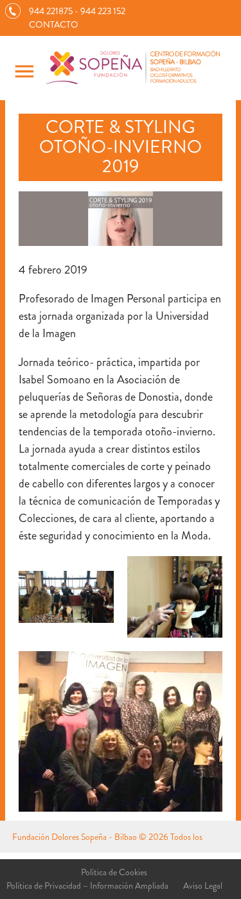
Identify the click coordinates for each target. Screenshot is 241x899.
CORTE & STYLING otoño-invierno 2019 (120, 147)
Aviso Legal (202, 885)
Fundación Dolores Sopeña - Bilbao (74, 836)
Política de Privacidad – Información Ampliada (87, 885)
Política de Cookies (114, 872)
